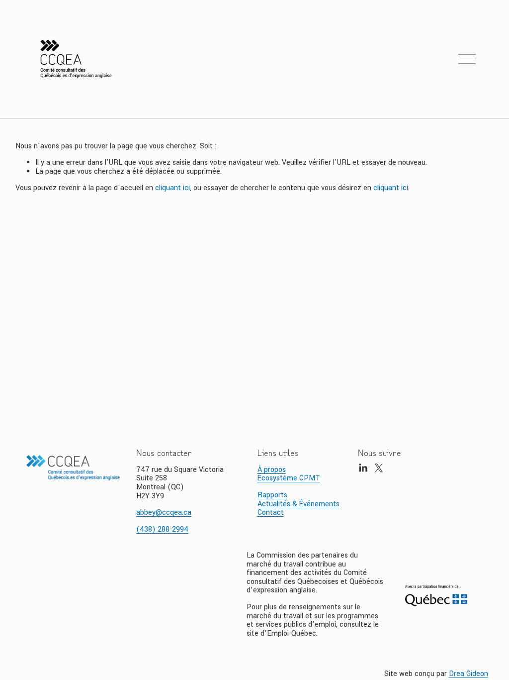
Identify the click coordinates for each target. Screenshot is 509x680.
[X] (379, 468)
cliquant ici (172, 188)
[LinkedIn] (363, 468)
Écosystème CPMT (288, 478)
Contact (270, 512)
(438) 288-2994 (162, 529)
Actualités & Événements (298, 504)
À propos (271, 469)
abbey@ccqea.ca (163, 512)
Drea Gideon (468, 674)
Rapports (272, 495)
